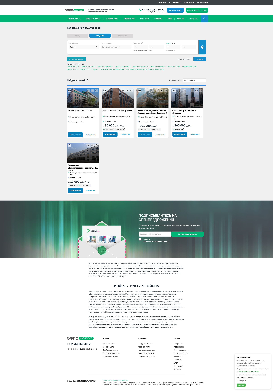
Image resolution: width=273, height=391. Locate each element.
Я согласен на (155, 240)
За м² (168, 43)
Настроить (242, 380)
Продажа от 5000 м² (174, 66)
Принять (241, 385)
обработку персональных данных (155, 241)
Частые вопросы (181, 353)
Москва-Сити (108, 347)
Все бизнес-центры (111, 350)
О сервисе (178, 343)
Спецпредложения (182, 350)
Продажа (100, 36)
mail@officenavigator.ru (156, 11)
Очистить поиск (184, 59)
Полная (174, 43)
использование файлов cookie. (249, 371)
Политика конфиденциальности (115, 380)
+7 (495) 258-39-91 (153, 9)
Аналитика (178, 366)
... (159, 129)
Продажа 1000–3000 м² (141, 66)
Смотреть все (90, 135)
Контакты (178, 369)
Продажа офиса (145, 343)
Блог (176, 363)
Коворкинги (122, 36)
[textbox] (116, 47)
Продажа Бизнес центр (156, 70)
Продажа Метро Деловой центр (136, 70)
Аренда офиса (109, 343)
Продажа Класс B (85, 70)
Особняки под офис (111, 353)
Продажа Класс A (72, 70)
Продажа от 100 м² (73, 66)
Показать (200, 59)
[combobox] (84, 47)
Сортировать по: (175, 80)
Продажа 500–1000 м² (105, 66)
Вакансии (178, 356)
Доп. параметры (77, 59)
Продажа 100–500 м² (89, 66)
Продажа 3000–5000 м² (123, 66)
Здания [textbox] (72, 47)
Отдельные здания (111, 356)
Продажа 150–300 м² (158, 66)
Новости (177, 360)
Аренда (77, 36)
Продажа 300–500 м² (189, 66)
